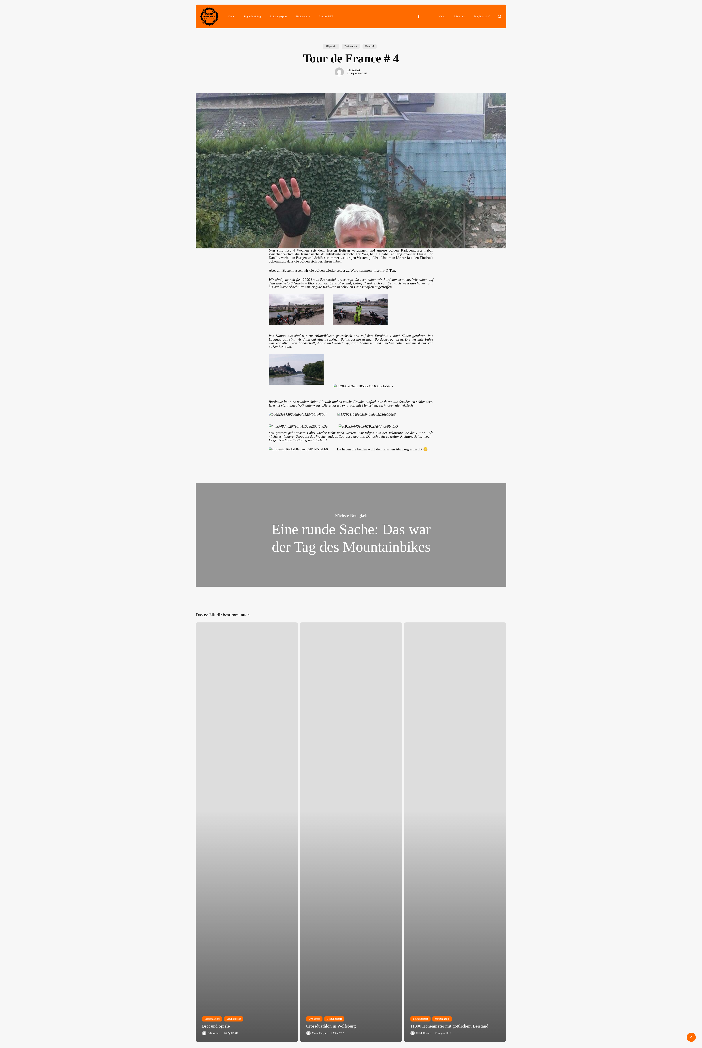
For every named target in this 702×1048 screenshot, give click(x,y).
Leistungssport (212, 1018)
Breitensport (350, 46)
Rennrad (369, 46)
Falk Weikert (353, 70)
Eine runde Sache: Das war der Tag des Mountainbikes (351, 535)
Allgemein (330, 46)
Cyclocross (314, 1018)
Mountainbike (234, 1018)
